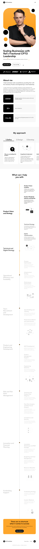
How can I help (16, 64)
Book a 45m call (7, 64)
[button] (35, 2)
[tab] (8, 140)
